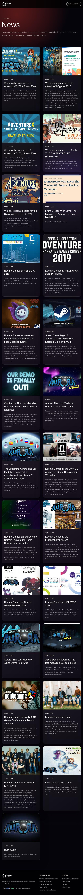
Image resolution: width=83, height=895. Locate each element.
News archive (66, 881)
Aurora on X (43, 887)
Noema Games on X (45, 884)
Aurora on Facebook (45, 881)
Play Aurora (74, 4)
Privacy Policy (66, 887)
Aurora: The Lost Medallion (70, 879)
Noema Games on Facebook (48, 879)
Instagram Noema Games (47, 890)
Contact (64, 884)
